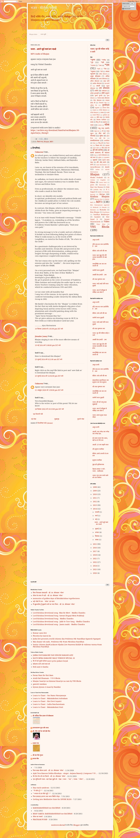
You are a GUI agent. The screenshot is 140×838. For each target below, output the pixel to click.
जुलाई (97, 529)
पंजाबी (107, 113)
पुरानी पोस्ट (80, 419)
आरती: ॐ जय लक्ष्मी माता (100, 445)
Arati (107, 167)
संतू (95, 155)
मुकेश (101, 136)
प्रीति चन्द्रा (99, 117)
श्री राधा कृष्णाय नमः (98, 279)
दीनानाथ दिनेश (105, 108)
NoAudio (103, 210)
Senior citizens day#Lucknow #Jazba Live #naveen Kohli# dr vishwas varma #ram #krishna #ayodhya (67, 646)
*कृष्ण (92, 60)
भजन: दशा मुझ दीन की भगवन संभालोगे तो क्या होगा (99, 257)
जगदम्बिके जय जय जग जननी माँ (99, 265)
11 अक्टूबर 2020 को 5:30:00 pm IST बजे (49, 390)
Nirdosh (93, 210)
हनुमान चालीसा (97, 460)
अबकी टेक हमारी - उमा (99, 275)
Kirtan (102, 194)
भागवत (100, 125)
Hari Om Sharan (96, 187)
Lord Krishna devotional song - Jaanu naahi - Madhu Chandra (59, 624)
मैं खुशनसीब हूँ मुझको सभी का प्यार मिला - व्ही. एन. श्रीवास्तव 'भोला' (54, 604)
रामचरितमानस (94, 141)
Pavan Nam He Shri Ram (43, 675)
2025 (95, 569)
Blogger (76, 825)
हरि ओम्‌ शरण (101, 162)
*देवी (102, 62)
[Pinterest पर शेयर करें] (47, 139)
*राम (106, 65)
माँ (102, 131)
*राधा (99, 66)
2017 (95, 551)
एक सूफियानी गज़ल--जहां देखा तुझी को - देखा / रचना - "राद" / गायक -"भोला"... (59, 779)
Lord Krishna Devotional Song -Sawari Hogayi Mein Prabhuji (58, 616)
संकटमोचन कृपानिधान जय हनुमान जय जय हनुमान (100, 381)
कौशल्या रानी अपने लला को (41, 664)
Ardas (97, 170)
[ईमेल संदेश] (35, 139)
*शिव (104, 69)
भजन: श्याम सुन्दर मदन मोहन (99, 416)
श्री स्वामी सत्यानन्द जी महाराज (99, 151)
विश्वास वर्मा (99, 146)
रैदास (94, 143)
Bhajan (46, 142)
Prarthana (105, 212)
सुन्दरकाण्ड (106, 158)
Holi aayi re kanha (40, 667)
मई (96, 519)
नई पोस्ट (33, 419)
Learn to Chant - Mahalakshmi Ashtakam (50, 698)
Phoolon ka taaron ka (42, 636)
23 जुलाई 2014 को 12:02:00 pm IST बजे (49, 376)
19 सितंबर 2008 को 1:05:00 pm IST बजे (49, 329)
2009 (95, 491)
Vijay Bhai (100, 224)
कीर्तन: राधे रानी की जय (99, 251)
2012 (95, 502)
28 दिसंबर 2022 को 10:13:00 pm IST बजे (49, 409)
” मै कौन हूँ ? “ (37, 791)
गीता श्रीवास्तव (97, 100)
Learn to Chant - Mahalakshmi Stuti (48, 707)
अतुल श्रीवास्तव (95, 76)
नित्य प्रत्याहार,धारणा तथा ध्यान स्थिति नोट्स (46, 796)
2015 (95, 544)
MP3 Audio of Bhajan (40, 54)
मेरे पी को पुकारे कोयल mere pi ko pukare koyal (50, 661)
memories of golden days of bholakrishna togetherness (56, 598)
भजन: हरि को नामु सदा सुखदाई (99, 403)
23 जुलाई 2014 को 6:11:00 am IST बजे (48, 359)
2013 (95, 505)
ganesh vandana (40, 684)
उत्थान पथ (36, 743)
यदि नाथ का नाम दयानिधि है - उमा (100, 245)
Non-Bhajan (94, 212)
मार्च (96, 516)
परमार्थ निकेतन (96, 115)
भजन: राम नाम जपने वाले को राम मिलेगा (100, 476)
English (103, 180)
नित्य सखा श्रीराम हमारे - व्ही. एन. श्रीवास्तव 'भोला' (48, 770)
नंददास (94, 110)
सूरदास (95, 160)
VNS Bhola (99, 227)
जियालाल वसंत (103, 103)
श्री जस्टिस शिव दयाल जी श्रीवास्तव (43, 716)
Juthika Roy (98, 190)
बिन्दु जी (98, 122)
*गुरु (91, 62)
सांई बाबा (92, 158)
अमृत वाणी (106, 81)
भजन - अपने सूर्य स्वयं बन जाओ (43, 49)
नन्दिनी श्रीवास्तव (103, 110)
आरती (98, 86)
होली (91, 165)
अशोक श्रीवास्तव (97, 84)
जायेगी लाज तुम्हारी (98, 270)
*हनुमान (93, 71)
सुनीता (99, 158)
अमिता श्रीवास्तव (94, 81)
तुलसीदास (105, 105)
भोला (106, 125)
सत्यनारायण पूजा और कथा (41, 728)
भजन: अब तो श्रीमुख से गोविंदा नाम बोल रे (99, 291)
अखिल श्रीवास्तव (103, 74)
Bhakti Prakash (96, 178)
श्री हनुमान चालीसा (98, 449)
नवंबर (97, 540)
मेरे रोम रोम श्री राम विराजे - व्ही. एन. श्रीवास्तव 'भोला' (49, 776)
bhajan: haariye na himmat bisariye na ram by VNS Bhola (57, 681)
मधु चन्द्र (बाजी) (103, 128)
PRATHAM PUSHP (40, 819)
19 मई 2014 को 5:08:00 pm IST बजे (48, 345)
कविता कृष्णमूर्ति (94, 93)
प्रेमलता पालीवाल (101, 120)
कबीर (96, 91)
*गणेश (104, 60)
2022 (95, 562)
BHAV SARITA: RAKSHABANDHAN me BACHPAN (52, 814)
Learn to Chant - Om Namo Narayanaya (49, 695)
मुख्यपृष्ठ (56, 419)
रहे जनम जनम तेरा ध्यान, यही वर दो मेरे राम (100, 439)
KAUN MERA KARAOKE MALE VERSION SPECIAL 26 (54, 658)
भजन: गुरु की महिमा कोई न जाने (99, 51)
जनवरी (97, 512)
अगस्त (97, 532)
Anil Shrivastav (101, 165)
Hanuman (102, 185)
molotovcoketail (58, 825)
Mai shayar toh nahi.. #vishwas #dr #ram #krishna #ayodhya (58, 642)
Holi (107, 187)
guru (92, 185)
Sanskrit (97, 217)
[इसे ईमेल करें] (40, 139)
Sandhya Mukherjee (101, 215)
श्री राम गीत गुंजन (38, 755)
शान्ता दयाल (96, 148)
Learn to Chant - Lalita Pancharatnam (49, 704)
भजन (92, 125)
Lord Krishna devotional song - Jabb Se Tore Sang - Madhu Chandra (61, 622)
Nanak (104, 208)
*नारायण (92, 66)
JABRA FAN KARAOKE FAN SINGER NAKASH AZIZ (53, 655)
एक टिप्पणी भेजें (38, 414)
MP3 (51, 142)
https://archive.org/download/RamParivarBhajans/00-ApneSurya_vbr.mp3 (55, 132)
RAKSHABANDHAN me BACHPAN (46, 808)
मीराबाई (92, 136)
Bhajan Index (33, 34)
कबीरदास (104, 91)
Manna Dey (98, 200)
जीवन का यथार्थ (37, 817)
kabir (100, 192)
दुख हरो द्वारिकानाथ (98, 464)
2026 (95, 573)
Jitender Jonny (41, 336)
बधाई (91, 122)
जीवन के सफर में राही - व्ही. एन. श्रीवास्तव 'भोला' (48, 595)
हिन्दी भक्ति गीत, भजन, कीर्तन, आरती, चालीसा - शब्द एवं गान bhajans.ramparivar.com (57, 18)
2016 (95, 548)
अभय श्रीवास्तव (103, 79)
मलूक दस (96, 131)
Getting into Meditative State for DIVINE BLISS (52, 799)
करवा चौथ (36, 758)
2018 (95, 555)
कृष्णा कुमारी (98, 96)
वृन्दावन (107, 146)
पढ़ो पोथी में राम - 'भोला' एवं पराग (43, 601)
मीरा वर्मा (102, 133)
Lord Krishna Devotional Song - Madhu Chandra (53, 619)
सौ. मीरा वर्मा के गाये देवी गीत (41, 731)
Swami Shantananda (99, 220)
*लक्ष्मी (98, 69)
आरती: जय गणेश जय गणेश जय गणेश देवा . (100, 433)
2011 (95, 498)
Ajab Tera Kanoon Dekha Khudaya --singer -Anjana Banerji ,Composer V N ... (65, 773)
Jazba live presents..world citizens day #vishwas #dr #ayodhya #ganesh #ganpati (67, 639)
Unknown (39, 152)
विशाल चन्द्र (40, 142)
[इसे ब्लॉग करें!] (42, 139)
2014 (95, 509)
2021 (95, 559)
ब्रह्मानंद (105, 122)
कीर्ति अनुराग (105, 93)
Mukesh (95, 208)
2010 (95, 494)
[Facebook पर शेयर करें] (45, 139)
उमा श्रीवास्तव (104, 88)
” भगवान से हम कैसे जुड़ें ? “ (42, 794)
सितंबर (97, 536)
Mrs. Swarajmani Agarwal (99, 205)
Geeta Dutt (103, 183)
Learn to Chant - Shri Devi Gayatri (47, 701)
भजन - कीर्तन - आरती (44, 8)
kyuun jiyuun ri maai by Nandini (47, 687)
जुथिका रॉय (93, 105)
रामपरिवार (106, 141)
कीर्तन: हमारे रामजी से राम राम (100, 454)
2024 (95, 566)
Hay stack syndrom (41, 788)
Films (92, 182)
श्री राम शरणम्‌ (98, 150)
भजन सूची (43, 34)
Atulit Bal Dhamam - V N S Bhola (46, 678)
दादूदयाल (97, 108)
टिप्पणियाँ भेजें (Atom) (45, 423)
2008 (95, 487)
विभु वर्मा (100, 143)
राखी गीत (102, 139)
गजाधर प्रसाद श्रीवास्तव (103, 98)
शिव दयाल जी (105, 148)
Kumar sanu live (40, 633)
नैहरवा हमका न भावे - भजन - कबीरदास (99, 470)
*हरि (101, 72)
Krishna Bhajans (99, 197)
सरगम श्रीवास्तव (102, 155)
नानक (102, 113)
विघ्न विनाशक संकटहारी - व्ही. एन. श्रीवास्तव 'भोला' (48, 593)
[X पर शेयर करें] (43, 139)
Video (106, 222)
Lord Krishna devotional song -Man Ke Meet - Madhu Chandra (59, 613)
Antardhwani (95, 167)
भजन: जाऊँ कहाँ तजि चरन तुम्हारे (100, 285)
